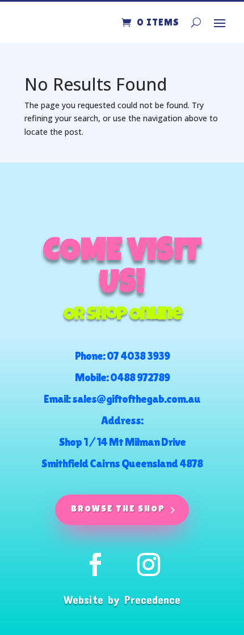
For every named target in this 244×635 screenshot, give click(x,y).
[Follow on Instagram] (148, 564)
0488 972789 (140, 377)
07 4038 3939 (138, 356)
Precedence (152, 599)
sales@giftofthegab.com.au (136, 399)
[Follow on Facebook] (95, 564)
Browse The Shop (118, 509)
